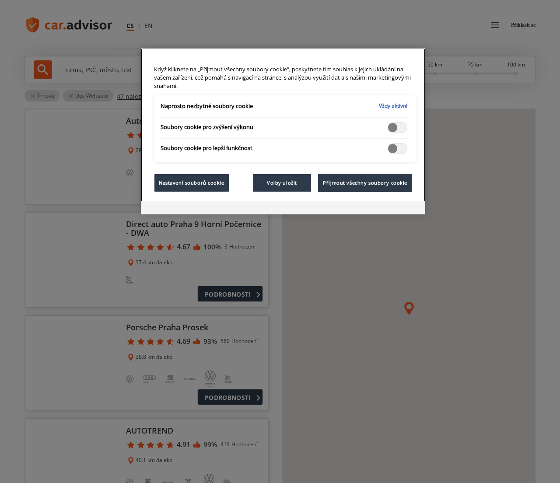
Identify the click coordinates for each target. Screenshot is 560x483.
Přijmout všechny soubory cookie (365, 182)
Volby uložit (282, 182)
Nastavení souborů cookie (191, 182)
